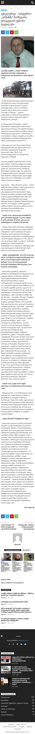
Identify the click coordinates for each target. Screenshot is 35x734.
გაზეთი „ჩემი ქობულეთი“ (9, 726)
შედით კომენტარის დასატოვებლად (12, 582)
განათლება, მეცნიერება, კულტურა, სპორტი (14, 703)
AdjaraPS (17, 544)
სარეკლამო (17, 729)
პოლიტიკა (4, 706)
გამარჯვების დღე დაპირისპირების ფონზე (14, 602)
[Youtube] (25, 644)
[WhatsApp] (16, 32)
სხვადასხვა (4, 700)
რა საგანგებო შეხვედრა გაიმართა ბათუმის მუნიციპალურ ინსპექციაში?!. (15, 619)
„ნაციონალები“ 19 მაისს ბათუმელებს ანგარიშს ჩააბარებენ (8, 527)
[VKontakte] (22, 644)
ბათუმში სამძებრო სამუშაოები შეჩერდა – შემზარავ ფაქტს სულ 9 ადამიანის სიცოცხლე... (17, 594)
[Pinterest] (12, 32)
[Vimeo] (18, 644)
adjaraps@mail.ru (23, 640)
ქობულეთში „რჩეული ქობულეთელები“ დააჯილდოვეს (26, 527)
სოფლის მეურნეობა (7, 715)
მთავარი (3, 7)
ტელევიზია (11, 724)
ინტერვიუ (9, 7)
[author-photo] (17, 538)
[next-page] (19, 574)
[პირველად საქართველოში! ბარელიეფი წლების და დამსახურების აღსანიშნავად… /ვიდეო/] (6, 681)
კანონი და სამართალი (8, 709)
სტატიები (4, 712)
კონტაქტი (29, 726)
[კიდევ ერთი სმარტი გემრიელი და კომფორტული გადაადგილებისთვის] (6, 659)
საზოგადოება (5, 697)
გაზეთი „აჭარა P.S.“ (22, 724)
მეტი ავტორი (26, 550)
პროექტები (22, 726)
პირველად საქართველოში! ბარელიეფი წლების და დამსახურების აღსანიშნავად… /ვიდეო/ (22, 681)
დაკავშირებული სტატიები (13, 550)
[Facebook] (3, 32)
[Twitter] (7, 32)
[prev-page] (16, 574)
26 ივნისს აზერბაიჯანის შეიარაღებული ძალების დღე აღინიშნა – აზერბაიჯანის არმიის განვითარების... (22, 669)
